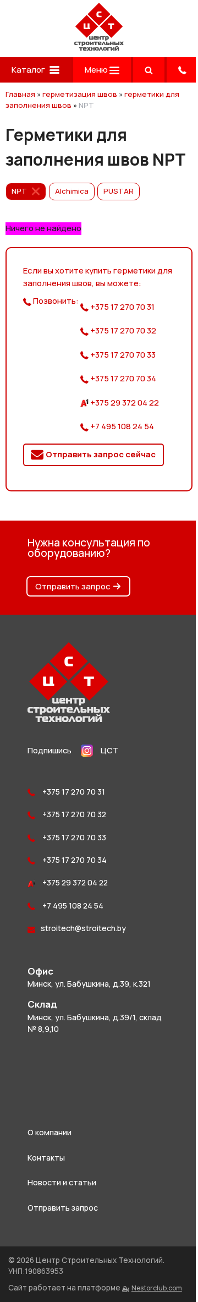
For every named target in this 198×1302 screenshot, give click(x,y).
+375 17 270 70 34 (122, 378)
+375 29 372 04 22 (124, 402)
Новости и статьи (62, 1182)
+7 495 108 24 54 (121, 426)
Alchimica (72, 191)
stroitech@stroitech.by (83, 928)
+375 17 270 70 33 (122, 354)
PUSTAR (118, 191)
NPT (19, 191)
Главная (20, 94)
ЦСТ (109, 750)
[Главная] (99, 47)
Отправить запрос (73, 586)
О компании (50, 1132)
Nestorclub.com (156, 1288)
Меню (97, 69)
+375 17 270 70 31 (122, 307)
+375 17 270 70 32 (122, 330)
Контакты (46, 1157)
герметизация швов (79, 94)
